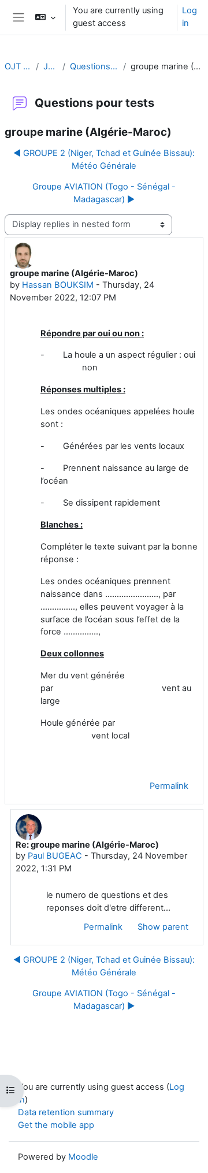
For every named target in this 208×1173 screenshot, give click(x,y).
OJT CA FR (18, 66)
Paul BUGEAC (55, 856)
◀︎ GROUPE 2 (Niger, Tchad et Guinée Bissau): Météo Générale (104, 159)
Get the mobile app (56, 1125)
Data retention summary (66, 1112)
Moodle (83, 1157)
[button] (45, 17)
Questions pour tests (94, 66)
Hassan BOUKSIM (58, 285)
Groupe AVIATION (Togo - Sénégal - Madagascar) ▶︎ (104, 193)
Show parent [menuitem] (163, 927)
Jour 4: (50, 66)
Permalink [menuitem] (169, 786)
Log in (189, 16)
